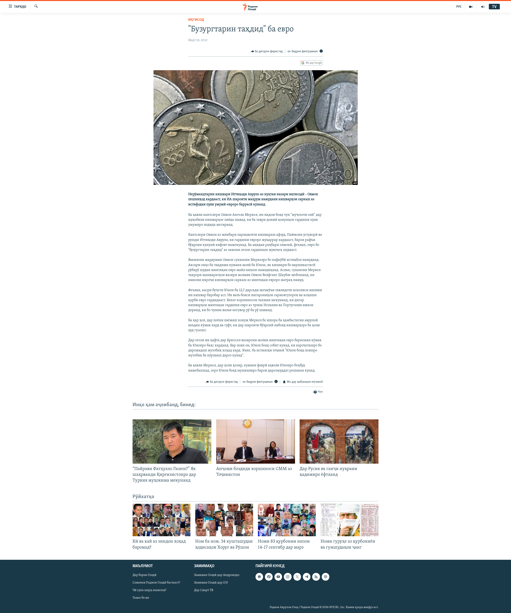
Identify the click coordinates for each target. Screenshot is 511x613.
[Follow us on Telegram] (306, 576)
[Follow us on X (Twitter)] (297, 576)
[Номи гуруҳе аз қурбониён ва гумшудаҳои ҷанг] (349, 520)
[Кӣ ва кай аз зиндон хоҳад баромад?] (161, 520)
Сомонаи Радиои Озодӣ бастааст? (156, 582)
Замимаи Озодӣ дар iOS (211, 582)
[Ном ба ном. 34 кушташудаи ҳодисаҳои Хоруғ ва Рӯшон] (224, 520)
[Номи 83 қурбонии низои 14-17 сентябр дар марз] (287, 520)
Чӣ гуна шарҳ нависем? (149, 590)
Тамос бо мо (141, 597)
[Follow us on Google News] (259, 576)
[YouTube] (471, 7)
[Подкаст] (325, 576)
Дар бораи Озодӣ (144, 575)
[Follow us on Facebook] (268, 576)
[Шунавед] (483, 7)
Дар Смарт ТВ (203, 590)
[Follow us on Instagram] (287, 576)
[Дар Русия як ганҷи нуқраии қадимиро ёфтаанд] (339, 441)
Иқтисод (196, 20)
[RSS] (316, 576)
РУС (459, 6)
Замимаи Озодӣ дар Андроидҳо (216, 575)
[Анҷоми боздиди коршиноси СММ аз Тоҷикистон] (255, 441)
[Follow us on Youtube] (278, 576)
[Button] (267, 51)
